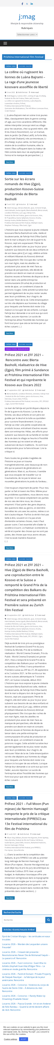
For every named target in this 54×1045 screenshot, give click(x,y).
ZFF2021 (46, 401)
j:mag (27, 16)
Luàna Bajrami (35, 101)
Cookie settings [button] (10, 1039)
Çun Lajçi (22, 213)
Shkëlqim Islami (36, 223)
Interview (8, 399)
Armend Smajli (40, 208)
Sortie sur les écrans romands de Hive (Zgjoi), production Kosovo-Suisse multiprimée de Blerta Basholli (24, 189)
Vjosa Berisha (19, 850)
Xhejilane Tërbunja (11, 225)
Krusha (38, 218)
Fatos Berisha (10, 840)
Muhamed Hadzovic (38, 843)
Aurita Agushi (21, 210)
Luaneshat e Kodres (12, 103)
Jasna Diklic (19, 843)
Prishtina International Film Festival (17, 106)
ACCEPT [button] (23, 1039)
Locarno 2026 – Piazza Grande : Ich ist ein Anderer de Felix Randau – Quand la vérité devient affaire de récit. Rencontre (26, 1006)
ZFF (40, 401)
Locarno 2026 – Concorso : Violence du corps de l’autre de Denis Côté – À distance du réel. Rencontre (25, 988)
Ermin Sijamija (43, 838)
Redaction (22, 204)
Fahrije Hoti (31, 213)
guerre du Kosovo (31, 215)
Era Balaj (42, 96)
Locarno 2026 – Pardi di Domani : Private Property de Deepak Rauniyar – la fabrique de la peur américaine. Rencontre (26, 977)
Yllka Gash (23, 225)
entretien (36, 394)
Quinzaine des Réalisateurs (15, 108)
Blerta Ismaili (42, 210)
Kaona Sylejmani (23, 218)
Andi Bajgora (12, 96)
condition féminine (12, 213)
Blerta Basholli (31, 210)
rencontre (34, 401)
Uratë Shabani (10, 111)
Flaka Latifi (29, 98)
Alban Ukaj (11, 838)
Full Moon (39, 840)
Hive (40, 215)
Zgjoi (29, 225)
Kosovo (36, 98)
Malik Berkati (23, 92)
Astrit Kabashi (10, 210)
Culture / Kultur (25, 66)
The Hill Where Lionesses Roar (37, 108)
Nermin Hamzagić (11, 845)
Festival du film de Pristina (14, 98)
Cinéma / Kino (11, 66)
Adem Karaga (12, 208)
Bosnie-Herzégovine (29, 838)
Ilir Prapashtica (10, 218)
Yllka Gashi (23, 636)
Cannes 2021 (22, 96)
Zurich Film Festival (17, 404)
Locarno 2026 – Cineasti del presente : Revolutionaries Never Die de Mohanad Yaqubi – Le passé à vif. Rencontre (26, 955)
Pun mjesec (9, 850)
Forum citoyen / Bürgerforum (17, 349)
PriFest (22, 103)
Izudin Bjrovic (10, 843)
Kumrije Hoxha (10, 220)
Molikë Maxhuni (22, 220)
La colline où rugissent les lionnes (17, 101)
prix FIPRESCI (35, 847)
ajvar (32, 208)
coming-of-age (33, 96)
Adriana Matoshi (24, 208)
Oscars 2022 (16, 399)
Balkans (18, 838)
